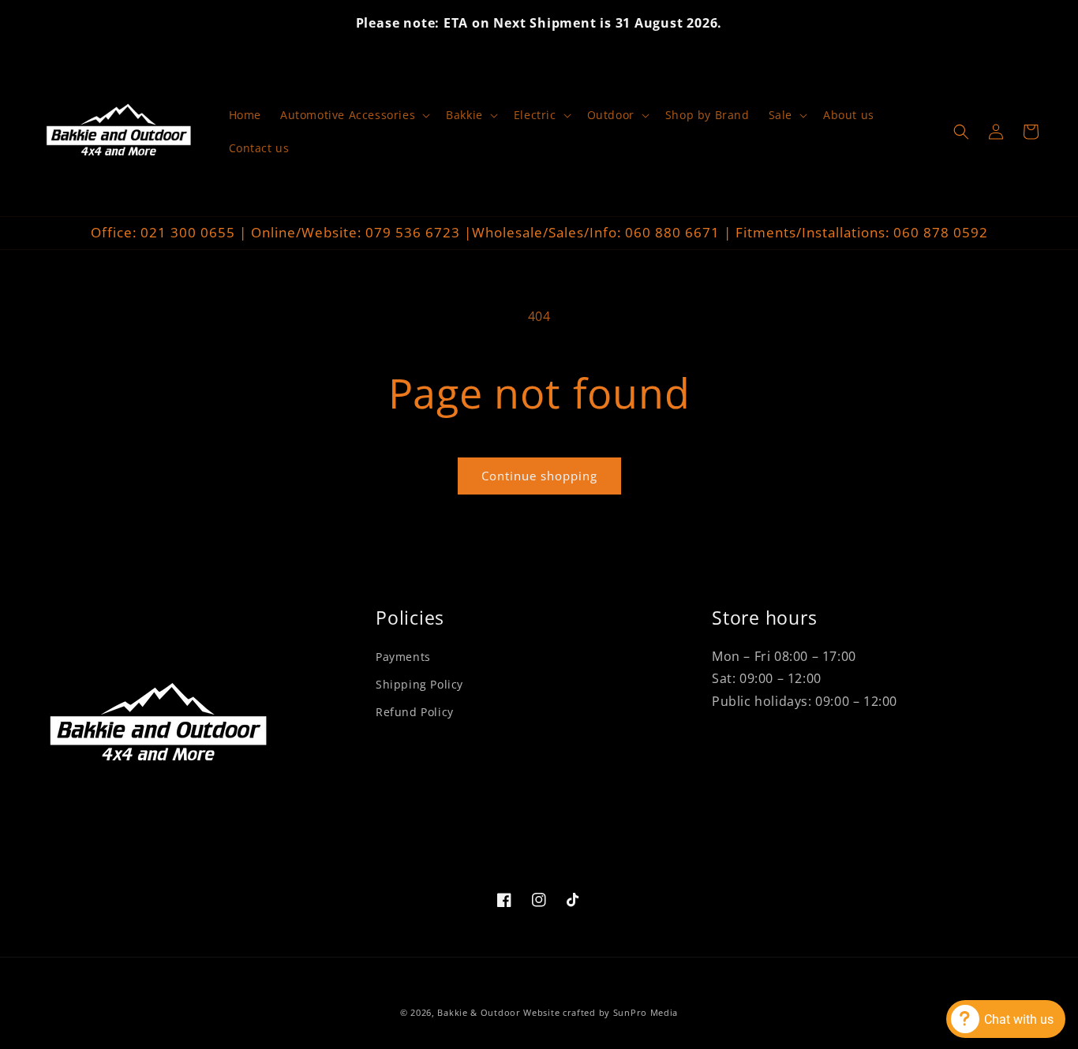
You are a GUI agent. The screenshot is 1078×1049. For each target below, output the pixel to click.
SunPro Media (645, 1012)
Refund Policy (415, 711)
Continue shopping (539, 475)
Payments (403, 656)
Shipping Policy (419, 684)
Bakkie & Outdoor (478, 1012)
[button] (353, 115)
